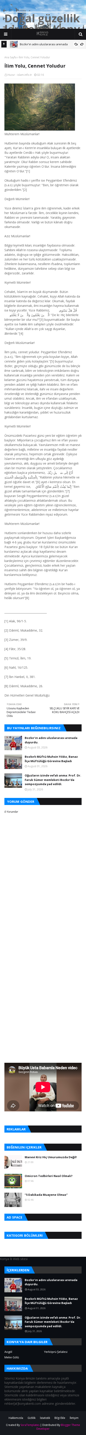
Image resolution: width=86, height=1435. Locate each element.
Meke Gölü (11, 1357)
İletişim (74, 1418)
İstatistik (45, 1418)
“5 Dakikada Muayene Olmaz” (46, 1195)
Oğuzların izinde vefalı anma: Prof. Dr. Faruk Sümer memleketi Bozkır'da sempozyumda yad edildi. (53, 779)
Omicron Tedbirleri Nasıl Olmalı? (49, 1176)
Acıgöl (8, 1352)
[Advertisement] (43, 945)
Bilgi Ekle (59, 1418)
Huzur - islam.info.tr (19, 75)
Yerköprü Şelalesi (55, 1352)
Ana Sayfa (10, 57)
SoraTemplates (30, 1425)
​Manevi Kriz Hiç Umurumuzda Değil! (51, 1157)
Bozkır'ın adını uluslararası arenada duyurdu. (51, 740)
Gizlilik (32, 1418)
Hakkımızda (16, 1418)
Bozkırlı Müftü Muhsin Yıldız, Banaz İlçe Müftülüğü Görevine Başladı (51, 759)
